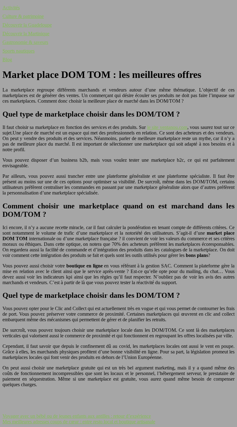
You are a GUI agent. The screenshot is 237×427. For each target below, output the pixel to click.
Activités (11, 7)
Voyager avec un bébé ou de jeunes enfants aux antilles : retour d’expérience (76, 416)
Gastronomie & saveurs (25, 42)
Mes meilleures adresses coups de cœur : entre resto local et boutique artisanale (78, 421)
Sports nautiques (18, 50)
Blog (7, 59)
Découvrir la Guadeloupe (27, 25)
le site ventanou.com (167, 127)
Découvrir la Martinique (25, 33)
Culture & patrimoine (23, 16)
